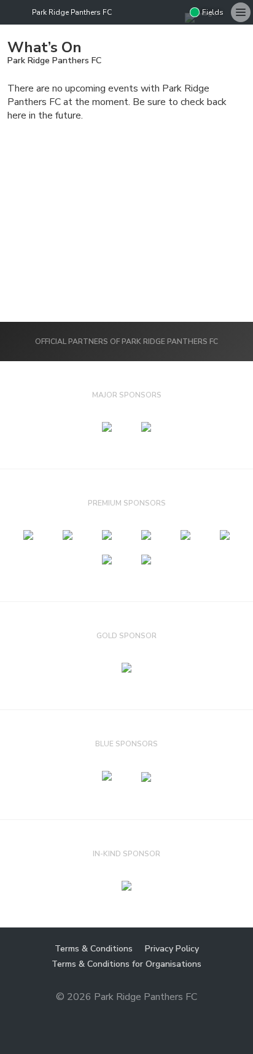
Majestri (126, 1016)
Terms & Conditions (94, 948)
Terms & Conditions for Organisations (126, 964)
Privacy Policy (172, 948)
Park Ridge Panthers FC (72, 12)
